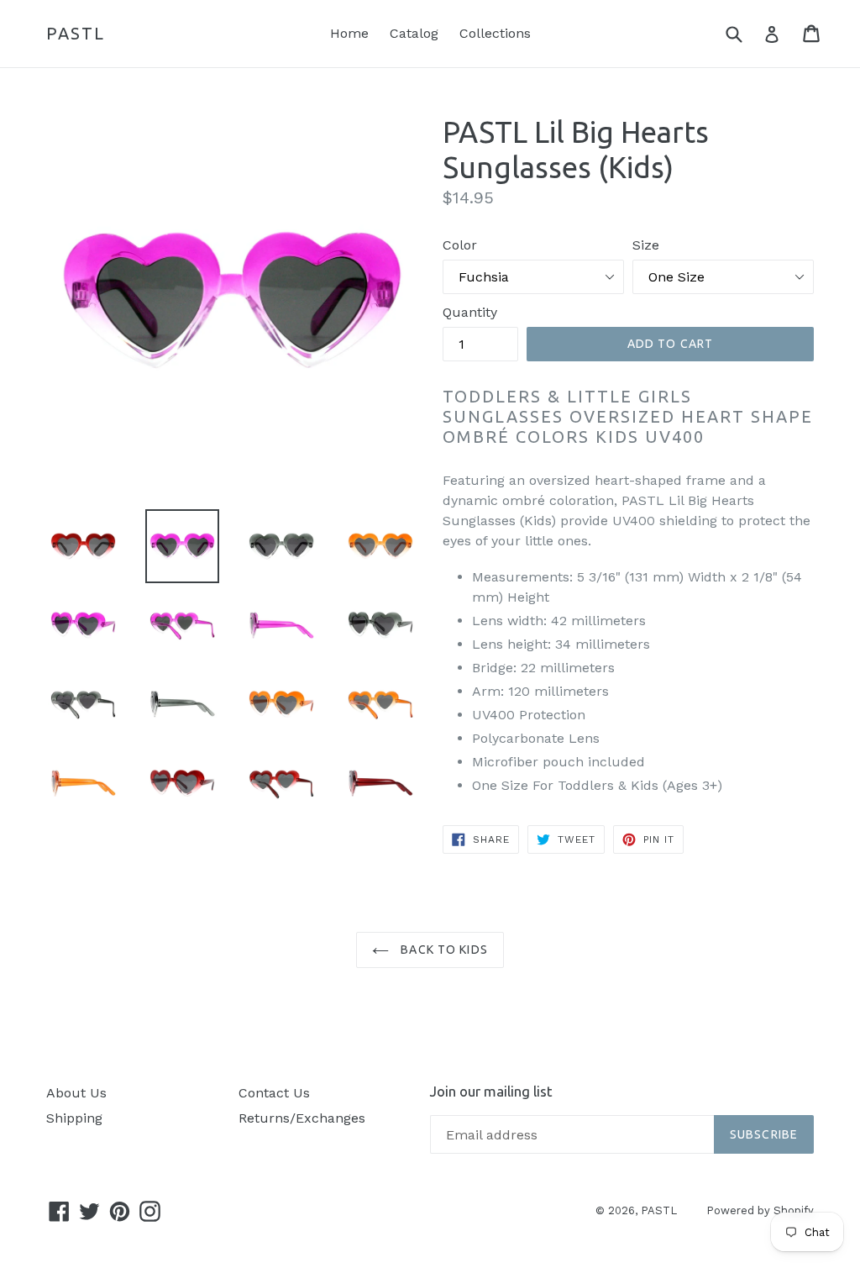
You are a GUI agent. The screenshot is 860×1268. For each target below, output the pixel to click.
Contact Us (274, 1093)
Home (349, 33)
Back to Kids (442, 949)
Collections (495, 33)
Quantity (470, 312)
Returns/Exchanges (302, 1118)
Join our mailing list (491, 1091)
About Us (76, 1093)
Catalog (414, 33)
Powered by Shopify (760, 1210)
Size (645, 245)
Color (460, 245)
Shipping (74, 1118)
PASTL (75, 33)
